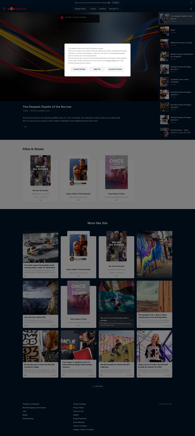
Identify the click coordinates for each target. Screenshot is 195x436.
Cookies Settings (79, 69)
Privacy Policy (111, 60)
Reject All (97, 69)
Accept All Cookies (115, 69)
